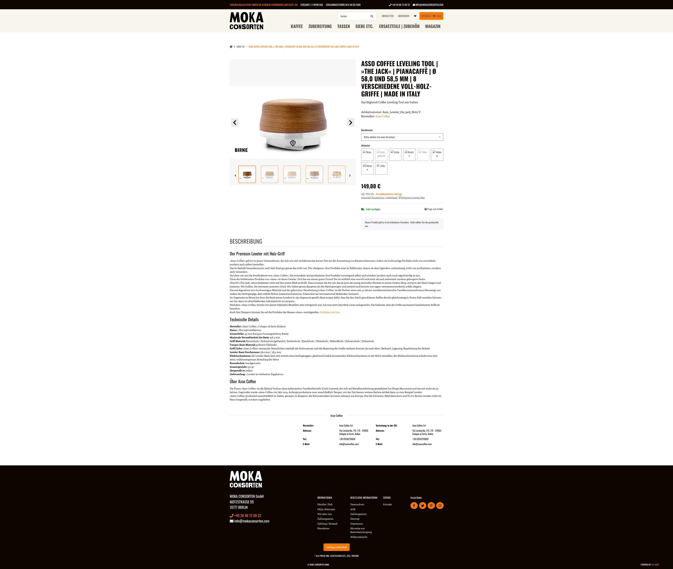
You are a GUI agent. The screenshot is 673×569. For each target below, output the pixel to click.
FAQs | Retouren (326, 509)
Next (350, 122)
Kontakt (387, 504)
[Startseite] (231, 46)
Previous (234, 122)
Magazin (432, 26)
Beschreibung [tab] (246, 241)
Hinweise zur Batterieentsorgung (361, 530)
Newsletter (388, 16)
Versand (355, 555)
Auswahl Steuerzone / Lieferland (379, 197)
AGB (352, 509)
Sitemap (354, 518)
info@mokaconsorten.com (429, 4)
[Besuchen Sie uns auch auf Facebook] (414, 505)
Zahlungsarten (325, 518)
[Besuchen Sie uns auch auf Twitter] (422, 505)
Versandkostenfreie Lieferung (389, 194)
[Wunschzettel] (415, 16)
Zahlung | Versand (327, 523)
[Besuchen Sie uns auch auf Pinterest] (431, 505)
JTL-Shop (655, 564)
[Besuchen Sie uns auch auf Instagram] (439, 505)
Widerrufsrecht (358, 537)
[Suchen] (372, 16)
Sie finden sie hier (329, 312)
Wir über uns (324, 514)
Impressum (356, 523)
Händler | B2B (324, 504)
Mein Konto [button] (403, 16)
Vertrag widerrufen (336, 547)
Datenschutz (357, 504)
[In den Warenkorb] (232, 58)
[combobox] (402, 137)
